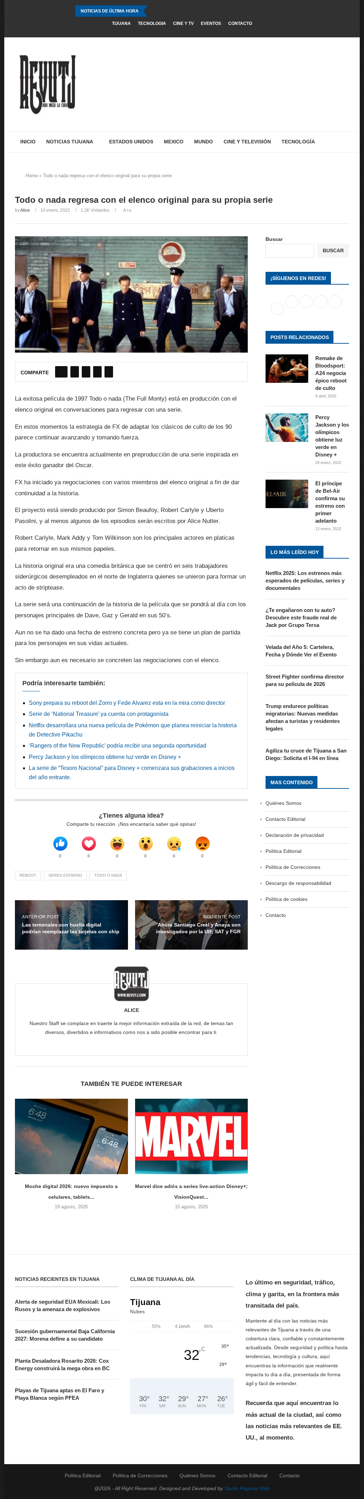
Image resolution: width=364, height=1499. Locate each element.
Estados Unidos (131, 141)
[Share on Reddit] (97, 372)
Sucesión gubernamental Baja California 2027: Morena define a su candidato (65, 1335)
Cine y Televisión (247, 141)
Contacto (240, 23)
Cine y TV (183, 23)
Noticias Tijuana (69, 141)
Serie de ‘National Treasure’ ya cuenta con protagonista (98, 714)
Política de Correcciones (293, 867)
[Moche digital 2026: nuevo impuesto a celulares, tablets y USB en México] (71, 1136)
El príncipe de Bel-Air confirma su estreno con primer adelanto (330, 502)
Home (32, 175)
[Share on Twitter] (74, 372)
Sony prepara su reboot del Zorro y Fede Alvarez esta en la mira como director (127, 703)
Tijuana (121, 23)
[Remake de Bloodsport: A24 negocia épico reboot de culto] (287, 368)
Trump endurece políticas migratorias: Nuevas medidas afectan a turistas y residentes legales (303, 717)
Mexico (173, 141)
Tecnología (298, 141)
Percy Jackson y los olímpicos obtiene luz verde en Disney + (105, 757)
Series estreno (65, 875)
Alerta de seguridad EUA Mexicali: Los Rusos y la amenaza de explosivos (62, 1305)
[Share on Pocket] (109, 372)
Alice (25, 210)
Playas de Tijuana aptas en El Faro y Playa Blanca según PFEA (59, 1394)
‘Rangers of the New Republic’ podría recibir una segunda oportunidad (117, 746)
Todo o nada (108, 875)
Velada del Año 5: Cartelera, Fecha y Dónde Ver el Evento (301, 651)
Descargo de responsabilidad (298, 883)
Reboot (28, 875)
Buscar (274, 239)
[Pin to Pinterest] (86, 372)
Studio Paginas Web (247, 1488)
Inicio (28, 141)
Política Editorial (283, 851)
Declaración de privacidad (295, 835)
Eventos (211, 23)
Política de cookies (286, 899)
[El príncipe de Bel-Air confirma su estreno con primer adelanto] (287, 494)
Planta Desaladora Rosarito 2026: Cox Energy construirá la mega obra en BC (62, 1364)
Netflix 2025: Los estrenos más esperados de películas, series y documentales (305, 580)
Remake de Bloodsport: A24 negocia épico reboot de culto (331, 373)
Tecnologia (152, 23)
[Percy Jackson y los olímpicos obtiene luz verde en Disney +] (287, 427)
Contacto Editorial (285, 819)
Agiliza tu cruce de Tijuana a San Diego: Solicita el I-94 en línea (306, 754)
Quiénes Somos (283, 803)
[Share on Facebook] (61, 372)
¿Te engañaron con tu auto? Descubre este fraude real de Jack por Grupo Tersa (301, 617)
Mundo (203, 141)
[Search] (345, 142)
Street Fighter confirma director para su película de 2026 (305, 680)
